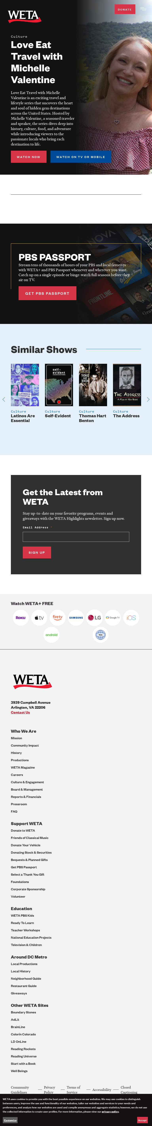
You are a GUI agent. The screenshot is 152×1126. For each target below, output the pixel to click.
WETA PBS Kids (22, 915)
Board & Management (27, 789)
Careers (17, 774)
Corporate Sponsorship (28, 889)
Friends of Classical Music (29, 837)
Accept (142, 1120)
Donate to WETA (23, 830)
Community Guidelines (20, 1090)
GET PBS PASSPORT (47, 293)
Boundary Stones (23, 1012)
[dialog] (76, 1110)
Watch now (29, 157)
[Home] (25, 17)
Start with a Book (23, 1063)
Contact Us (20, 712)
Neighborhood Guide (26, 978)
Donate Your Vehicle (25, 845)
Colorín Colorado (23, 1034)
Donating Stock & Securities (31, 852)
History (16, 752)
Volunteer (18, 896)
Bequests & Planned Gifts (29, 859)
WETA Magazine (23, 767)
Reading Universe (24, 1056)
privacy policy (110, 1111)
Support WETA (26, 823)
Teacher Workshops (25, 930)
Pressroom (19, 804)
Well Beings (19, 1071)
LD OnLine (18, 1041)
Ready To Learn (22, 922)
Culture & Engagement (27, 782)
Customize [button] (10, 1120)
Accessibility (101, 1089)
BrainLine (18, 1027)
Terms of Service (73, 1090)
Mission (16, 738)
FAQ (14, 811)
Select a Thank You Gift (27, 874)
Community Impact (25, 745)
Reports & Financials (26, 796)
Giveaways (19, 993)
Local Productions (24, 963)
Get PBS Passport (24, 867)
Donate (125, 9)
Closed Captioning (129, 1090)
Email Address (35, 527)
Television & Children (26, 944)
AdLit (15, 1019)
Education (21, 908)
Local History (20, 971)
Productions (20, 760)
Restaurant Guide (24, 985)
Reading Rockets (23, 1049)
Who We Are (23, 731)
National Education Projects (31, 937)
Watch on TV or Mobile (80, 157)
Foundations (20, 881)
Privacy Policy (49, 1090)
